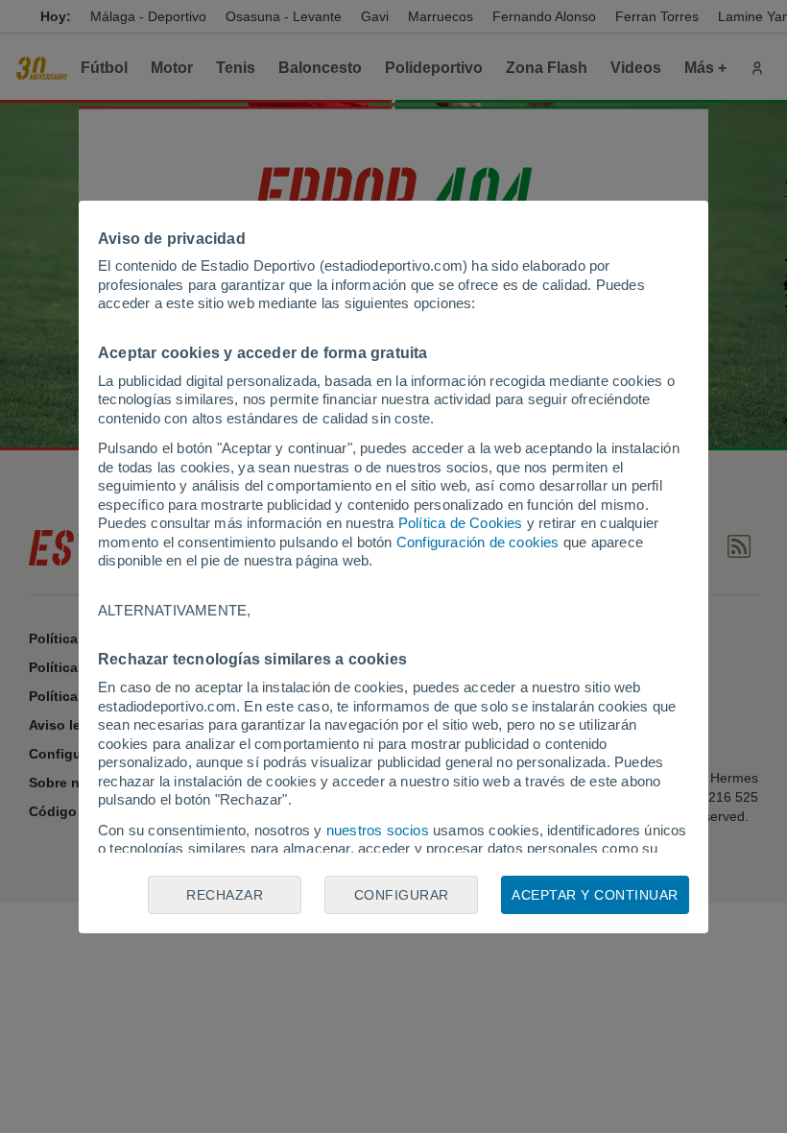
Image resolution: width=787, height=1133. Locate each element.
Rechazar (224, 895)
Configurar (401, 895)
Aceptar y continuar (595, 895)
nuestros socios (377, 830)
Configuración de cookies (478, 542)
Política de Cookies (460, 523)
